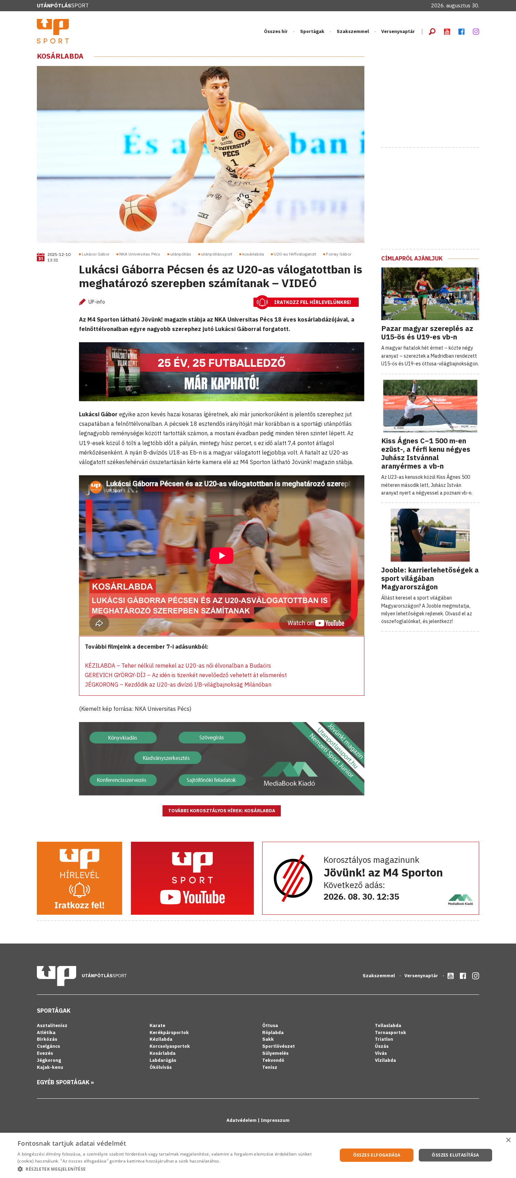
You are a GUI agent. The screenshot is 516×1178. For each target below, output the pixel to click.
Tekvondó (273, 1060)
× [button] (508, 1140)
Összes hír (276, 31)
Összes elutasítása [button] (455, 1155)
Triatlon (384, 1039)
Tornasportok (390, 1032)
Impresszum (275, 1120)
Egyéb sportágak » (65, 1082)
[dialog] (258, 1155)
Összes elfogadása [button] (377, 1155)
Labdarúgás (163, 1060)
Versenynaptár (398, 31)
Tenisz (269, 1067)
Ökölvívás (161, 1067)
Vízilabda (385, 1060)
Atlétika (46, 1032)
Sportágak (54, 1010)
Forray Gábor (338, 254)
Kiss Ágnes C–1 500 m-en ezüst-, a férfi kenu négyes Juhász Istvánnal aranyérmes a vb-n (425, 453)
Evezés (45, 1053)
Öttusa (270, 1025)
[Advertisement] (434, 96)
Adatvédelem (242, 1120)
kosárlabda (253, 254)
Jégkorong (49, 1060)
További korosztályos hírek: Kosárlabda (221, 811)
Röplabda (273, 1032)
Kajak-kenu (50, 1067)
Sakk (268, 1039)
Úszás (382, 1046)
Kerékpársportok (169, 1032)
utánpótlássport (216, 254)
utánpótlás (180, 254)
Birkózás (47, 1039)
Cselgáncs (48, 1046)
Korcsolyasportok (170, 1046)
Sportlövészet (278, 1046)
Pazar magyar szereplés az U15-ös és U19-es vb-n (427, 333)
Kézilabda (161, 1039)
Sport (63, 5)
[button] (173, 1169)
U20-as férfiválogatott (295, 254)
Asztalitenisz (52, 1025)
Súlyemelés (275, 1053)
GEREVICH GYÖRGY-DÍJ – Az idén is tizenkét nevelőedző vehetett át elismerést (186, 675)
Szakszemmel (353, 31)
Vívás (381, 1053)
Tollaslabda (388, 1025)
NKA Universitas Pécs (139, 254)
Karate (157, 1025)
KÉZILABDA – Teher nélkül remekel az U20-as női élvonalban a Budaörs (178, 665)
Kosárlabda (60, 56)
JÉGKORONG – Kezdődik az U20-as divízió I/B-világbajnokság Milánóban (178, 684)
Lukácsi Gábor (96, 254)
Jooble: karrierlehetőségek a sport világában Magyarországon (430, 578)
